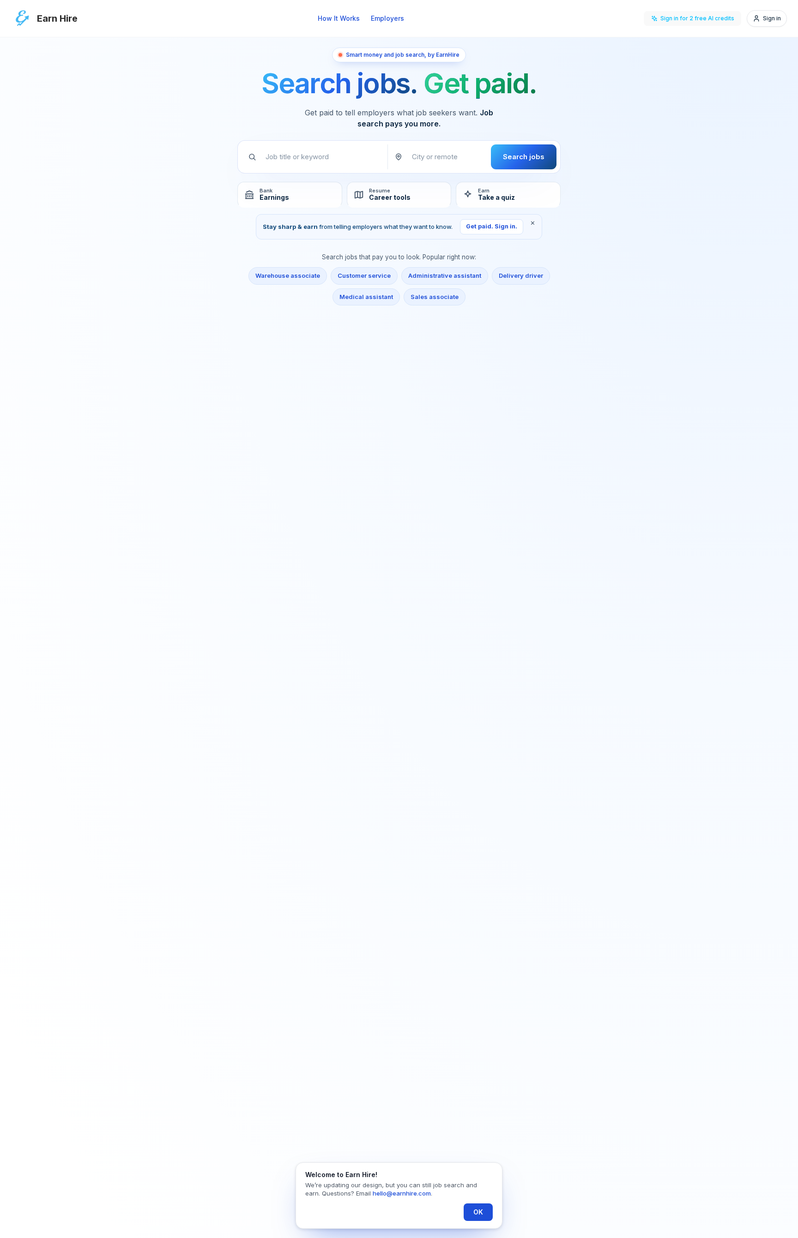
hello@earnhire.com (402, 1193)
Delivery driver (521, 275)
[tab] (289, 195)
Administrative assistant (444, 275)
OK (478, 1212)
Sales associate (435, 296)
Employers (387, 18)
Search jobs (523, 156)
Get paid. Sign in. (491, 226)
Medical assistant (366, 296)
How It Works (339, 18)
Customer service (364, 275)
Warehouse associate (287, 275)
